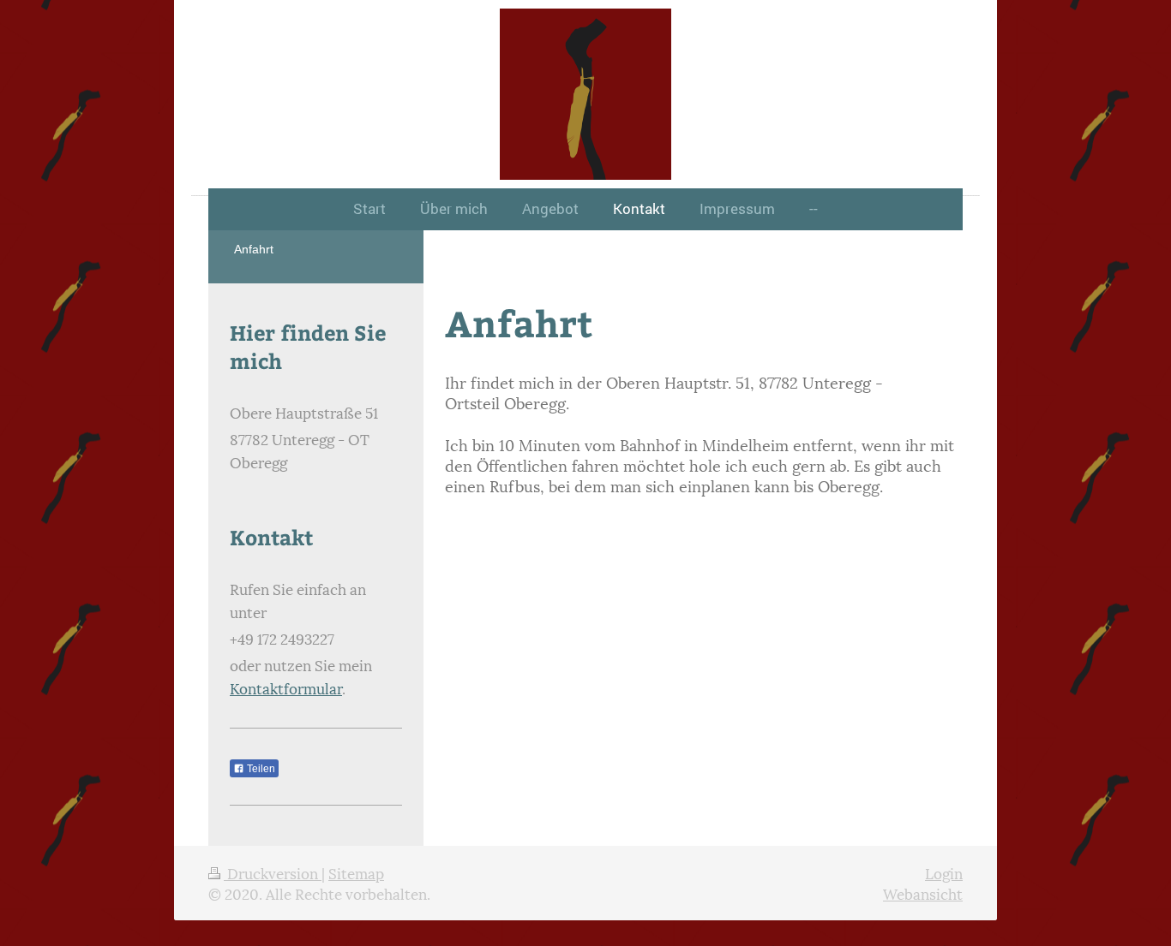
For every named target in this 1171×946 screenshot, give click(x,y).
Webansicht (923, 893)
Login (944, 872)
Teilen (259, 769)
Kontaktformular (286, 687)
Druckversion (272, 872)
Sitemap (356, 872)
